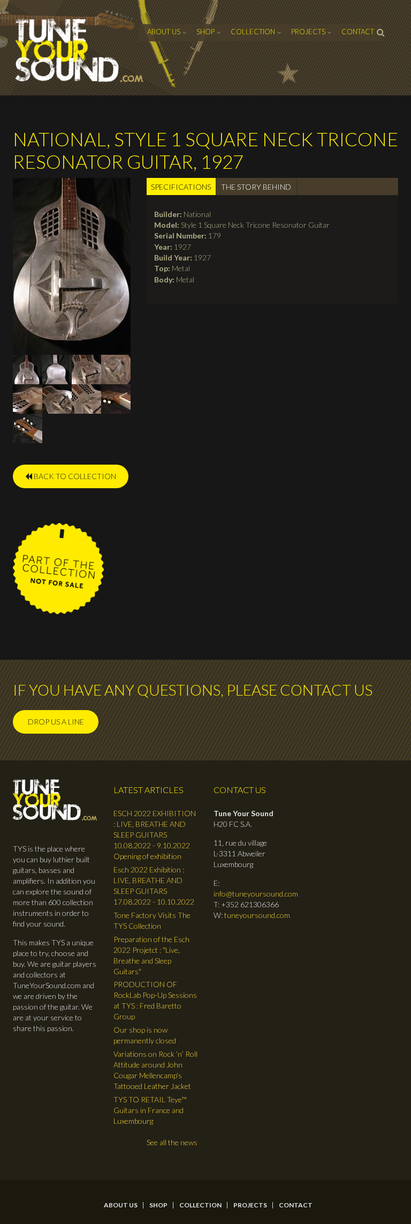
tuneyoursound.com (257, 915)
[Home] (80, 50)
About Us (163, 31)
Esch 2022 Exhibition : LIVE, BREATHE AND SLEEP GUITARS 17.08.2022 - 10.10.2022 (153, 885)
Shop (205, 31)
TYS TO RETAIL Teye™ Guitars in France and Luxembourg (150, 1110)
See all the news (172, 1142)
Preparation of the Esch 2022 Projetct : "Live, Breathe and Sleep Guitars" (151, 955)
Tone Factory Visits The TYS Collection (152, 920)
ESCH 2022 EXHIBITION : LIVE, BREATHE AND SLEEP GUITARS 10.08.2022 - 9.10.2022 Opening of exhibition (154, 835)
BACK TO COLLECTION (74, 476)
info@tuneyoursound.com (256, 893)
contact (357, 31)
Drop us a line (56, 721)
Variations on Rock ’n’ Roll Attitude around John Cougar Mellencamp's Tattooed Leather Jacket (155, 1070)
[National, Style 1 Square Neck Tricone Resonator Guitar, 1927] (72, 265)
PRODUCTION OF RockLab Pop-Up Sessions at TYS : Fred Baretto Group (155, 1000)
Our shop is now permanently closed (144, 1035)
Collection (253, 31)
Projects (308, 31)
